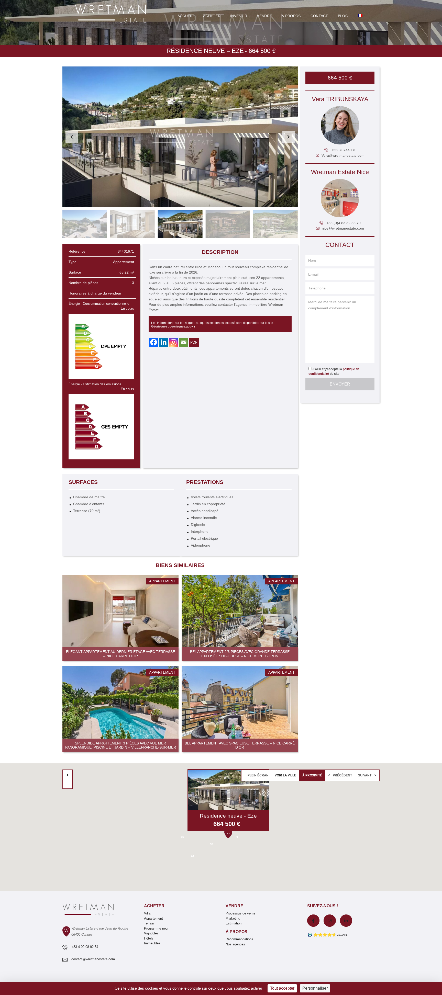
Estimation (233, 923)
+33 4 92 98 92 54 (84, 947)
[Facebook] (153, 342)
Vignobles (151, 933)
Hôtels (148, 938)
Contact (319, 16)
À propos (236, 932)
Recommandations (239, 939)
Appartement (153, 918)
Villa (147, 913)
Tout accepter (282, 988)
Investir (238, 16)
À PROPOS (291, 16)
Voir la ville (285, 775)
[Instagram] (173, 342)
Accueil (185, 16)
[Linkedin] (163, 342)
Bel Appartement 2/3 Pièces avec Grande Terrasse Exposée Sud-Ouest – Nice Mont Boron (240, 654)
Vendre (264, 16)
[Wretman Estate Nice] (340, 198)
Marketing (233, 918)
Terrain (149, 923)
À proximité (312, 775)
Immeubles (152, 943)
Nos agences (235, 944)
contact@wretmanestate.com (93, 959)
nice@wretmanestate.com (343, 228)
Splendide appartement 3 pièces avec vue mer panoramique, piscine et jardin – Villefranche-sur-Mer (120, 745)
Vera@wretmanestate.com (343, 155)
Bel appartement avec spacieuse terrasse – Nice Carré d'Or (240, 745)
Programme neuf (156, 928)
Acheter (211, 16)
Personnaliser (315, 988)
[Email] (183, 342)
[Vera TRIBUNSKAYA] (340, 125)
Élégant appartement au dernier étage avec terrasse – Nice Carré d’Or (120, 654)
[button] (288, 137)
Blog (343, 16)
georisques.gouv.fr (182, 326)
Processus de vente (240, 913)
